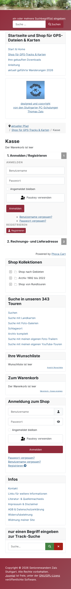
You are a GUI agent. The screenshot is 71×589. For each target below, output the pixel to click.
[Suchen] (49, 546)
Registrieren (17, 230)
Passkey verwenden (38, 197)
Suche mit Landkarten (22, 318)
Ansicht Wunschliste (55, 367)
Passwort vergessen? (32, 220)
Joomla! (10, 575)
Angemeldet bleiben (22, 189)
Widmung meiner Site (21, 519)
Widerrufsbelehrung (20, 514)
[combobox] (29, 24)
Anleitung (14, 65)
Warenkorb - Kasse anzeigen (51, 391)
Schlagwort (15, 328)
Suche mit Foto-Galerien (23, 323)
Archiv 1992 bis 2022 (31, 278)
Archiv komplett (18, 333)
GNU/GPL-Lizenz (49, 575)
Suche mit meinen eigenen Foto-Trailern (32, 339)
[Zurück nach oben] (65, 582)
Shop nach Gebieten (31, 271)
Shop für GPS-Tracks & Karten (27, 54)
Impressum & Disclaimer (23, 504)
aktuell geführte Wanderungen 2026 (30, 70)
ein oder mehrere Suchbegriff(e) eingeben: (39, 18)
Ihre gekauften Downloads (24, 59)
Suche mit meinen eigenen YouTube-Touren (35, 344)
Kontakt (13, 488)
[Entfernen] (58, 546)
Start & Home (16, 49)
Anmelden (15, 208)
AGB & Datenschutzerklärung (26, 509)
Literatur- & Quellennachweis (26, 499)
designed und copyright (35, 103)
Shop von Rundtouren (32, 284)
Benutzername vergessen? (35, 216)
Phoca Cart (59, 253)
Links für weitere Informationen (27, 493)
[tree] (35, 278)
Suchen (56, 24)
